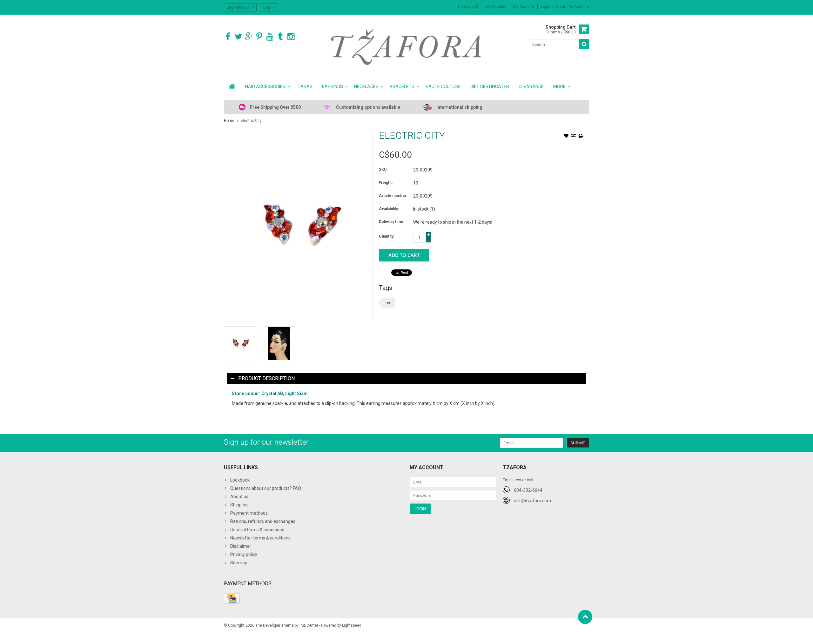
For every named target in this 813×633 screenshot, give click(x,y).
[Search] (584, 44)
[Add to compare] (573, 136)
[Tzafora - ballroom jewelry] (407, 46)
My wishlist (496, 6)
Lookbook (240, 480)
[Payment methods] (232, 598)
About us (239, 496)
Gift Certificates (489, 86)
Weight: (386, 182)
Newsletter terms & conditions (260, 537)
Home (229, 120)
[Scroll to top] (585, 617)
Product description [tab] (266, 378)
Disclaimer (240, 546)
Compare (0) (469, 6)
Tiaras (304, 86)
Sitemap (238, 562)
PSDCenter (308, 625)
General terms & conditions (257, 529)
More (559, 86)
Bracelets (402, 86)
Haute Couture (443, 86)
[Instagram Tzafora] (291, 36)
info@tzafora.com (532, 500)
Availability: (389, 208)
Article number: (393, 195)
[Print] (581, 136)
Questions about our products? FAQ (265, 488)
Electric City (251, 120)
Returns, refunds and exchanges (262, 521)
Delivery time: (391, 221)
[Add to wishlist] (566, 136)
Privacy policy (243, 554)
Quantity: (386, 236)
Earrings (332, 86)
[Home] (232, 87)
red (389, 302)
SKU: (383, 169)
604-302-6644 (528, 490)
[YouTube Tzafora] (270, 36)
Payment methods (249, 513)
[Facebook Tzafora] (228, 36)
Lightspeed (351, 625)
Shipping (239, 504)
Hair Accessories (265, 86)
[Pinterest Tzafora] (259, 36)
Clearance (531, 86)
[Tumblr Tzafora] (280, 36)
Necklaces (366, 86)
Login (546, 6)
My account (523, 6)
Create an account (572, 6)
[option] (240, 343)
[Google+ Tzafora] (249, 36)
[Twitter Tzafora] (238, 36)
